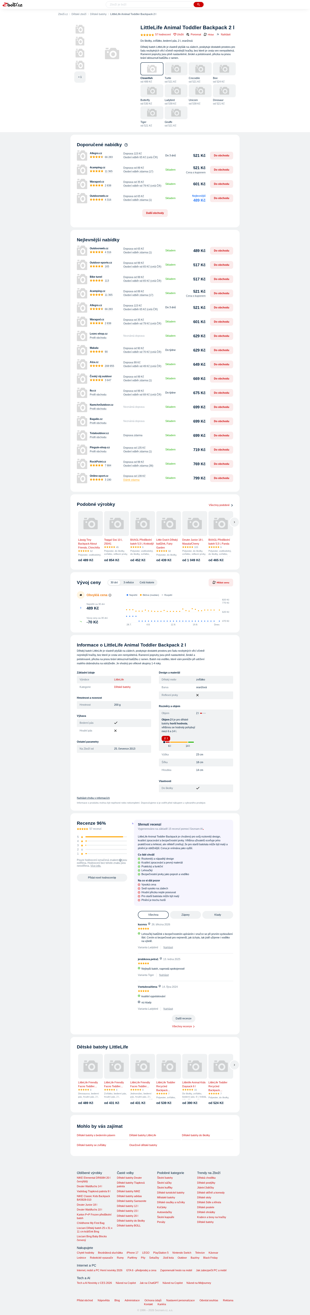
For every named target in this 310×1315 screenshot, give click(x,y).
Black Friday (210, 1257)
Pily (143, 1257)
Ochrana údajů (153, 1300)
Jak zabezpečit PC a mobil (211, 1270)
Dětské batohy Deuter (129, 1177)
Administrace (132, 1300)
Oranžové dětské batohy (143, 1145)
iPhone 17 (132, 1252)
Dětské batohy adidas (129, 1196)
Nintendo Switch (181, 1252)
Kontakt (148, 1304)
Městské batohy (166, 1197)
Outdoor (182, 1257)
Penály (161, 1222)
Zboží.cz (63, 14)
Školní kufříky (164, 1187)
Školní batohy (165, 1177)
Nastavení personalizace (180, 1300)
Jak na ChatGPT (149, 1283)
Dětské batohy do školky (196, 1135)
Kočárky (161, 1207)
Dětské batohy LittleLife (142, 1135)
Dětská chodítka (206, 1177)
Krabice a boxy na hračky (211, 1217)
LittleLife (119, 679)
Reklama (228, 1300)
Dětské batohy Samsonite (131, 1201)
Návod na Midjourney (198, 1283)
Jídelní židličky (205, 1187)
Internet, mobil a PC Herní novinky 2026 (99, 1270)
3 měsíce (129, 582)
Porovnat (196, 34)
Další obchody (155, 213)
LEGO (145, 1252)
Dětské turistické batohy (170, 1192)
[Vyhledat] (199, 4)
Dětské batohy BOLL (129, 1225)
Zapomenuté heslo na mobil (176, 1270)
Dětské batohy (98, 14)
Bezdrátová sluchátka (110, 1252)
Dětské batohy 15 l (127, 1211)
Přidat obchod (85, 1300)
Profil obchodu (98, 337)
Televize (200, 1252)
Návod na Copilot (126, 1283)
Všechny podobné (219, 505)
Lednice (81, 1257)
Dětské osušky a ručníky (171, 1202)
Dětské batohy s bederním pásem (96, 1135)
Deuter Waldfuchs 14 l (89, 1186)
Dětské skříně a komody (211, 1192)
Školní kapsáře (165, 1217)
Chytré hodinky (85, 1252)
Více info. (95, 865)
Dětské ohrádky (206, 1212)
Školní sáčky (164, 1182)
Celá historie (147, 582)
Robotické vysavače (101, 1257)
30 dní (114, 582)
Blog (117, 1300)
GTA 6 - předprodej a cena (141, 1270)
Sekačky (154, 1257)
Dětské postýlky (206, 1182)
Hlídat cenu (223, 582)
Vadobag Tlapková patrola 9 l (93, 1191)
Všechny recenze (182, 1026)
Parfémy (132, 1257)
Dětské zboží (79, 14)
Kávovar (213, 1252)
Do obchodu (221, 155)
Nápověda (104, 1300)
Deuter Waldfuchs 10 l (89, 1209)
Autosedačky (164, 1212)
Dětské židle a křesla (209, 1202)
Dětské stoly (204, 1197)
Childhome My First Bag (90, 1223)
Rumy (120, 1257)
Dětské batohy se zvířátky (91, 1145)
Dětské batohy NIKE (128, 1191)
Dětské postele (205, 1207)
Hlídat (211, 34)
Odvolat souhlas (209, 1300)
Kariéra (162, 1304)
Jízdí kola (168, 1257)
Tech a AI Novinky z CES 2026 (94, 1283)
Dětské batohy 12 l (127, 1206)
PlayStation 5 (161, 1252)
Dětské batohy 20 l (127, 1216)
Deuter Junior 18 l (87, 1204)
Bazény (195, 1257)
